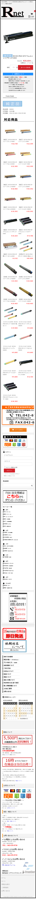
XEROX (14, 551)
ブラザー (14, 573)
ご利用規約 (4, 887)
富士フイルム (14, 571)
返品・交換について (11, 679)
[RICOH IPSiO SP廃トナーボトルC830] (10, 245)
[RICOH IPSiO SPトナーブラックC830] (10, 130)
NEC (14, 519)
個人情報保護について (11, 685)
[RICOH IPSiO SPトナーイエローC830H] (25, 198)
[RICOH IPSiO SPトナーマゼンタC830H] (10, 198)
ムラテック (14, 579)
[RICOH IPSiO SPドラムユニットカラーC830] (25, 221)
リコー (14, 585)
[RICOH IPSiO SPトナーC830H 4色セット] (25, 245)
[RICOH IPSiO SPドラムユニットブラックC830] (10, 221)
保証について (11, 677)
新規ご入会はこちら (9, 475)
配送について (11, 674)
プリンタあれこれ (11, 662)
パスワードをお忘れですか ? (12, 473)
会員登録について (11, 665)
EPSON (14, 524)
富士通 (14, 568)
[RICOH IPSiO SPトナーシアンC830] (25, 130)
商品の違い (11, 659)
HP (14, 517)
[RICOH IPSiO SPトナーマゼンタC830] (10, 153)
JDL (14, 546)
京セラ (14, 537)
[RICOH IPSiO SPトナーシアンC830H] (25, 175)
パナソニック (14, 563)
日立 (14, 566)
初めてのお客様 (11, 656)
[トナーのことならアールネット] (13, 16)
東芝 (14, 557)
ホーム (3, 878)
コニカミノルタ (14, 540)
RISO (14, 588)
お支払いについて (11, 671)
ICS (14, 512)
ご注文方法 (11, 668)
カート (3, 881)
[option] (18, 36)
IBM (14, 514)
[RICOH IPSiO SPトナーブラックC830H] (10, 175)
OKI (14, 526)
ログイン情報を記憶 (11, 467)
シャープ (14, 548)
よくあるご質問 (11, 688)
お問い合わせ (11, 691)
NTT (14, 521)
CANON (14, 535)
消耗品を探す (5, 884)
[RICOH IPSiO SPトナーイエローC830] (25, 153)
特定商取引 (11, 682)
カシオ (14, 532)
